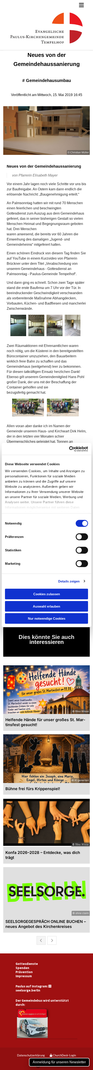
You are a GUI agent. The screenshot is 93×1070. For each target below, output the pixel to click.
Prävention (24, 972)
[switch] (82, 536)
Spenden (22, 968)
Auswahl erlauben (46, 606)
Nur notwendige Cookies (46, 618)
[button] (46, 5)
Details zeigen (69, 581)
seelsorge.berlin (28, 990)
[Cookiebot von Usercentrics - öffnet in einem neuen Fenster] (69, 449)
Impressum (24, 976)
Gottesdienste (27, 964)
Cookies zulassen (46, 594)
